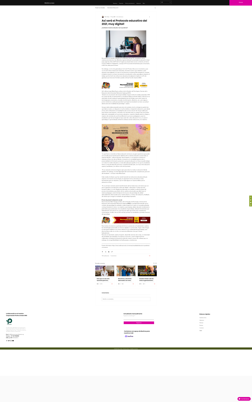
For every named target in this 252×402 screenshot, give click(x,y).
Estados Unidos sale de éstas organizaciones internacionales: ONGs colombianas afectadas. (147, 279)
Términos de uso (126, 348)
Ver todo (155, 263)
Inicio (201, 330)
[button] (155, 7)
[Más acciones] (149, 17)
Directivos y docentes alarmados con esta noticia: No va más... (125, 279)
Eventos (201, 325)
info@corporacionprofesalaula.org (16, 334)
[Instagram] (250, 205)
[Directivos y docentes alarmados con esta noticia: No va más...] (126, 271)
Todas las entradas (100, 7)
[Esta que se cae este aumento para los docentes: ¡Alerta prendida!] (104, 271)
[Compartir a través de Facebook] (102, 251)
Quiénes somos (203, 317)
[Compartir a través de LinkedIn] (108, 251)
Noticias (201, 322)
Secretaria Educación (112, 7)
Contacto (202, 327)
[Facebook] (250, 197)
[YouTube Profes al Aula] (13, 340)
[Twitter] (250, 200)
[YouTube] (250, 202)
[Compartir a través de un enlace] (112, 251)
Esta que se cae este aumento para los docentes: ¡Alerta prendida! (103, 279)
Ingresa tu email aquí (129, 315)
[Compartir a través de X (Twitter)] (105, 251)
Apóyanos (202, 320)
